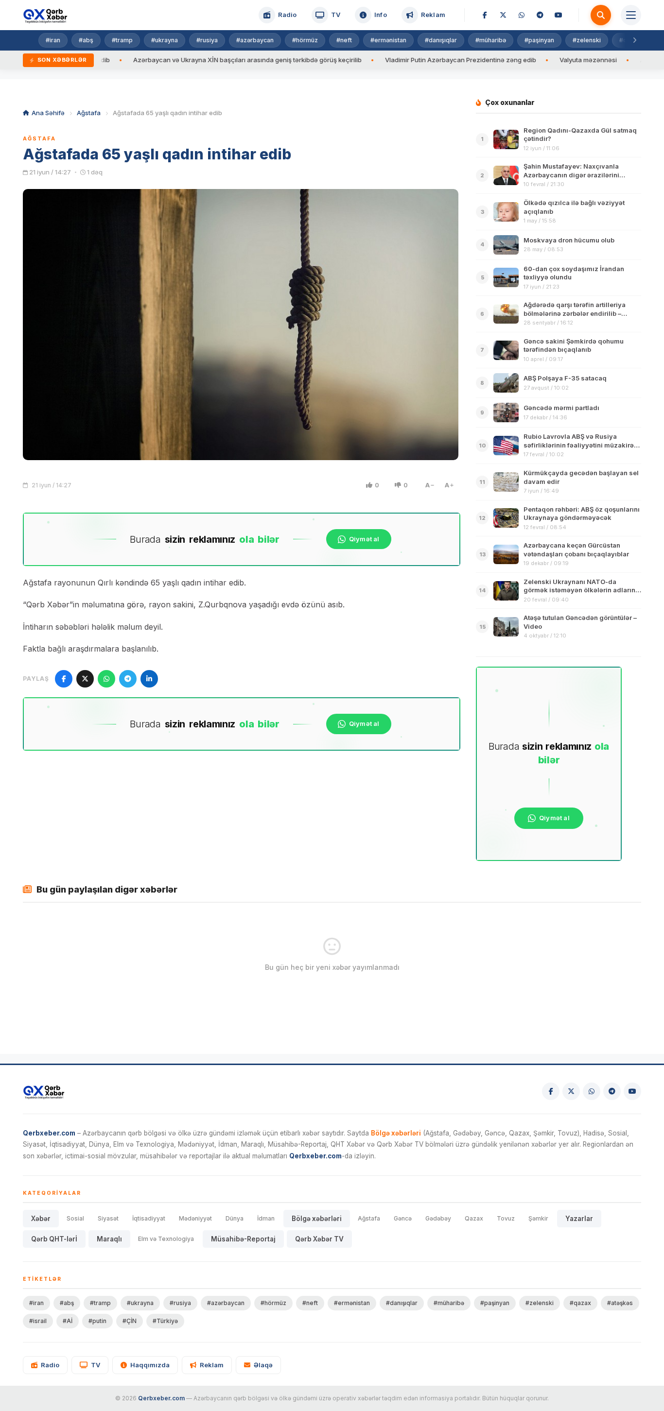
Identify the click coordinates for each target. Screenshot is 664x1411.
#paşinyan (539, 40)
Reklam (212, 1365)
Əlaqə (263, 1365)
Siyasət (108, 1218)
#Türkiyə (165, 1321)
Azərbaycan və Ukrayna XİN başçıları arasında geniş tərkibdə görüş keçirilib (205, 60)
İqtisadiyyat (148, 1218)
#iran (53, 40)
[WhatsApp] (521, 15)
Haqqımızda (150, 1365)
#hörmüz (305, 40)
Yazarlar (579, 1218)
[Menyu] (631, 15)
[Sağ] (634, 40)
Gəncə (403, 1218)
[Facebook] (484, 15)
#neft (344, 40)
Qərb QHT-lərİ (54, 1239)
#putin (97, 1321)
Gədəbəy (438, 1218)
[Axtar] (601, 15)
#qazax (580, 1303)
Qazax (474, 1218)
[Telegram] (540, 15)
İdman (266, 1218)
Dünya (235, 1218)
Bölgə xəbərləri (317, 1218)
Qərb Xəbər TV (319, 1239)
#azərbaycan (255, 40)
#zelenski (587, 40)
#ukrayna (164, 40)
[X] (503, 15)
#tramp (122, 40)
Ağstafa (89, 113)
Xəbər (41, 1218)
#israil (38, 1321)
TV (95, 1365)
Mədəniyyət (195, 1218)
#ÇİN (129, 1321)
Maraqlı (109, 1239)
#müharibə (490, 40)
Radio (50, 1365)
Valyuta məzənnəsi (546, 60)
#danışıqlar (441, 40)
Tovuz (506, 1218)
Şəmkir (538, 1218)
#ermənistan (388, 40)
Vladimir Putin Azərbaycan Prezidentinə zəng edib (418, 60)
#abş (86, 40)
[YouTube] (558, 15)
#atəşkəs (620, 1303)
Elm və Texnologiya (166, 1238)
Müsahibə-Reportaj (243, 1239)
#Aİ (67, 1321)
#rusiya (207, 40)
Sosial (75, 1218)
